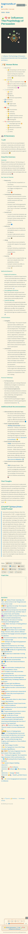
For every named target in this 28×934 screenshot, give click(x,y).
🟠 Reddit (4, 569)
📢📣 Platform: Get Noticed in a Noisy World (13, 691)
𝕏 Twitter (4, 566)
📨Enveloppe (21, 798)
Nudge (9, 443)
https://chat (16, 507)
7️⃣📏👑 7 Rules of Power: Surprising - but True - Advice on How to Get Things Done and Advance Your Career (13, 602)
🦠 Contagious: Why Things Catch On (11, 627)
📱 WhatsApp (12, 569)
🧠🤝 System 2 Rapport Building (10, 763)
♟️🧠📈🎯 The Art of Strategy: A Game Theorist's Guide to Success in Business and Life (13, 727)
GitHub (3, 800)
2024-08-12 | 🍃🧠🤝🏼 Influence (9, 767)
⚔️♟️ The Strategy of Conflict (9, 745)
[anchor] (16, 23)
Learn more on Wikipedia (14, 459)
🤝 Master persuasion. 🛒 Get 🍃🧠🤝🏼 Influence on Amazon (14, 928)
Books (7, 12)
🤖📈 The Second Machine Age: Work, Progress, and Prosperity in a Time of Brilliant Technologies (13, 741)
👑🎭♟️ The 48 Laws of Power (9, 715)
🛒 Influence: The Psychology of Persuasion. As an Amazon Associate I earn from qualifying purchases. (14, 58)
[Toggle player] (26, 918)
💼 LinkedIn (21, 566)
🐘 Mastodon (17, 563)
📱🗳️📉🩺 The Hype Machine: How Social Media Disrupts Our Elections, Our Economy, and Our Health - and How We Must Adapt (13, 735)
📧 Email (10, 572)
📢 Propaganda (5, 697)
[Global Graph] (25, 578)
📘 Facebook (12, 566)
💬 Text (4, 572)
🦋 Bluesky (9, 563)
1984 (9, 465)
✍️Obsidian (13, 798)
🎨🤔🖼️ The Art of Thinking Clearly (11, 731)
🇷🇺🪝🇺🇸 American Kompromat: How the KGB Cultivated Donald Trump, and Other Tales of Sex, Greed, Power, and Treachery (13, 612)
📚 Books (4, 665)
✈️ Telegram (22, 569)
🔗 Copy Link (18, 572)
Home (3, 12)
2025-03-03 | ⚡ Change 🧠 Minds (10, 773)
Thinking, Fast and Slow (14, 425)
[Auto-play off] (24, 921)
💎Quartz (7, 798)
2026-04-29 (4, 765)
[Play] (12, 921)
